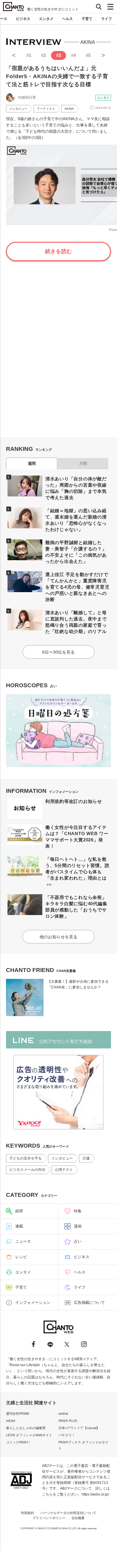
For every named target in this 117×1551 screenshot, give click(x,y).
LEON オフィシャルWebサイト (29, 1435)
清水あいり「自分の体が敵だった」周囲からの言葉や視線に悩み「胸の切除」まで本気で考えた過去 (76, 488)
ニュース (23, 1241)
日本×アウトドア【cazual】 (79, 1428)
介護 (86, 1158)
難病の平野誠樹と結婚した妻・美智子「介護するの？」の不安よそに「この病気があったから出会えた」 (76, 552)
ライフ (106, 19)
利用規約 (27, 1513)
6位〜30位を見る (58, 652)
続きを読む (58, 251)
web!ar (63, 1413)
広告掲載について (89, 1302)
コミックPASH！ (18, 1442)
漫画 (78, 1226)
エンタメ (46, 19)
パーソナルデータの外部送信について (68, 1513)
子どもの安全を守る (25, 1158)
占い (78, 1241)
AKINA (69, 108)
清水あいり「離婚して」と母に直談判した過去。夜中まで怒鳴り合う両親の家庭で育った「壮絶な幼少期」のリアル (76, 622)
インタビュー (18, 108)
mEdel (10, 1420)
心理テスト (64, 1170)
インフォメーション (32, 1302)
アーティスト (46, 108)
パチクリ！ (66, 1435)
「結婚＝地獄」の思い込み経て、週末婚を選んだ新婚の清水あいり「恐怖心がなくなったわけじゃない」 (76, 520)
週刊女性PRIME (17, 1413)
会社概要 (78, 1518)
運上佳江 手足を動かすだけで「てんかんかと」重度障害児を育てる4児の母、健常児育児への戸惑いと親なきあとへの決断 (77, 587)
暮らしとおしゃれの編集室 (26, 1428)
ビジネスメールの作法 (27, 1170)
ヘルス (67, 19)
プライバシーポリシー (48, 1518)
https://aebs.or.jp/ (95, 1494)
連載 (19, 1226)
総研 (19, 1211)
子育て (87, 19)
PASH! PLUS (67, 1420)
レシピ (21, 1257)
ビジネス (23, 19)
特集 (78, 1211)
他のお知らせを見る (58, 936)
